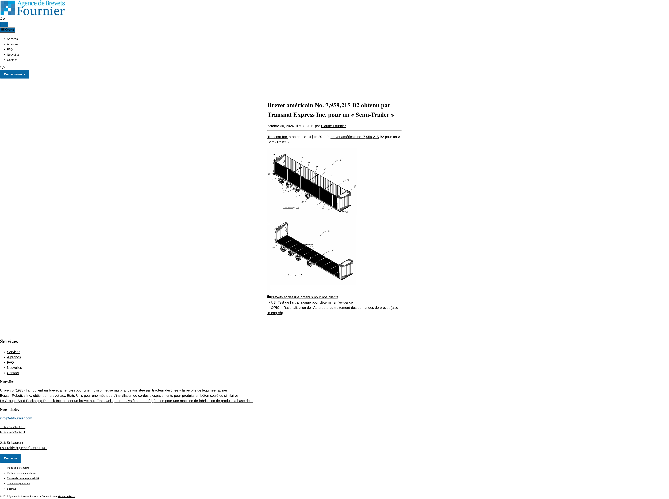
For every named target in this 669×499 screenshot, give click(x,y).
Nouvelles (13, 54)
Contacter (10, 458)
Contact (12, 59)
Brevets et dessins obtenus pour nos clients (304, 297)
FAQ (10, 49)
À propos (12, 44)
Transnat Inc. (277, 137)
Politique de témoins (18, 467)
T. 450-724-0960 (12, 427)
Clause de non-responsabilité (23, 478)
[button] (3, 19)
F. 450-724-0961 (12, 432)
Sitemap (11, 488)
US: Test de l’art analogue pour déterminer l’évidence (312, 302)
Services (12, 39)
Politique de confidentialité (21, 473)
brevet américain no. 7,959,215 (354, 137)
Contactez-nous (14, 74)
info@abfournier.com (16, 418)
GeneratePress (66, 496)
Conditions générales (18, 483)
